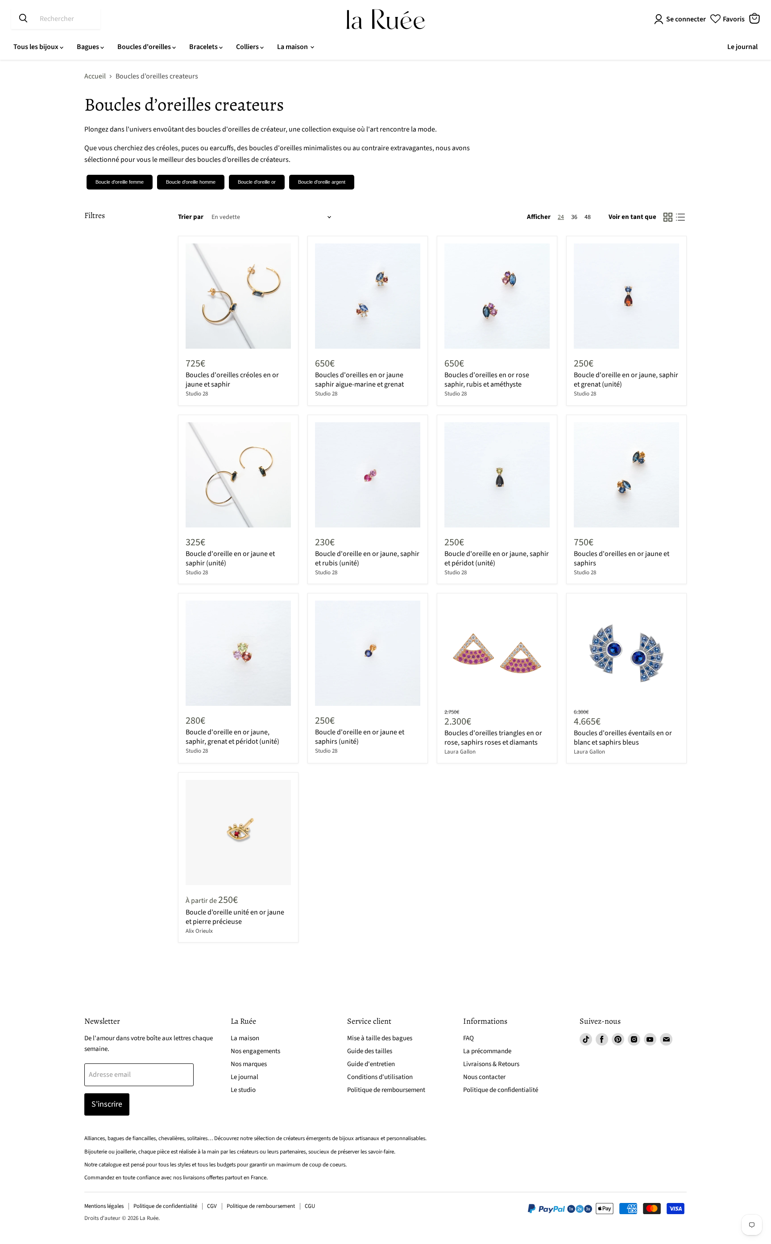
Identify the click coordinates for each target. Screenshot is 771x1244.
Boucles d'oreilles (144, 47)
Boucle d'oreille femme (119, 182)
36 (574, 217)
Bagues (88, 47)
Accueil (95, 76)
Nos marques (249, 1064)
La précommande (487, 1051)
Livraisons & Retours (491, 1064)
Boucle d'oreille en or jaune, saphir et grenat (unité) (626, 379)
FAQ (468, 1038)
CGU (310, 1206)
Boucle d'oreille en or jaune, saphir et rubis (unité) (367, 558)
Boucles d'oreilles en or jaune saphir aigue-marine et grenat (359, 379)
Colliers (248, 47)
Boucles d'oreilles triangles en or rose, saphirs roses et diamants (493, 737)
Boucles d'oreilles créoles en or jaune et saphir (232, 379)
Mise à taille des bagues (379, 1038)
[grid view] (668, 217)
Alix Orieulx (199, 931)
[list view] (680, 217)
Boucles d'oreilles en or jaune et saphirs (621, 558)
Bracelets (204, 47)
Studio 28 (197, 394)
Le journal (742, 47)
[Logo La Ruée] (385, 19)
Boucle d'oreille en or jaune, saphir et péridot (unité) (496, 558)
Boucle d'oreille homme (191, 182)
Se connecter (686, 19)
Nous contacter (484, 1077)
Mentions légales (104, 1206)
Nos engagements (255, 1051)
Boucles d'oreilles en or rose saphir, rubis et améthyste (486, 379)
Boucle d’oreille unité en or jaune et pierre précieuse (235, 917)
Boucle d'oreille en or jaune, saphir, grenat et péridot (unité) (232, 736)
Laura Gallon (460, 752)
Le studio (243, 1090)
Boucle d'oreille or (257, 182)
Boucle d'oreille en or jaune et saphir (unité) (230, 558)
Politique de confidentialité (500, 1090)
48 (587, 217)
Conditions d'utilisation (380, 1077)
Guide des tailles (369, 1051)
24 (561, 217)
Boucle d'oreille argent (321, 182)
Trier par (190, 217)
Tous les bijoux (36, 47)
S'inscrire (106, 1104)
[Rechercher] (23, 18)
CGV (212, 1206)
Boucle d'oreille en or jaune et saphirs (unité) (359, 736)
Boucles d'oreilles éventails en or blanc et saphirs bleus (623, 737)
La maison (293, 47)
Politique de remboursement (386, 1090)
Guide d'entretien (371, 1064)
